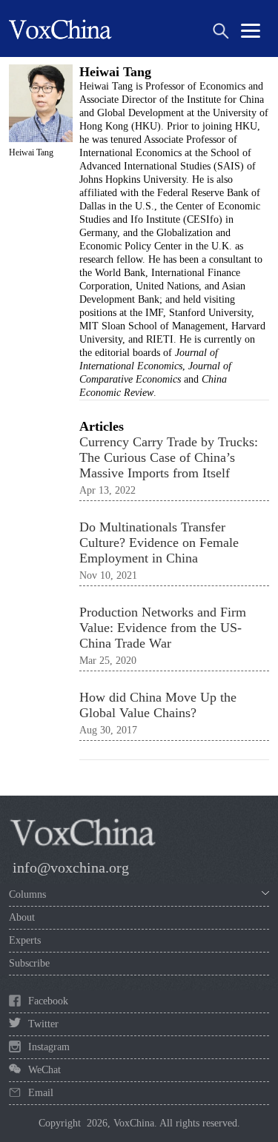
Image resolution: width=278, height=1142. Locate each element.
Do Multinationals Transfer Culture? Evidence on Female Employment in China (159, 542)
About (22, 917)
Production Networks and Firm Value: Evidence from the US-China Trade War (162, 628)
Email (40, 1092)
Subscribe (29, 963)
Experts (25, 940)
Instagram (49, 1046)
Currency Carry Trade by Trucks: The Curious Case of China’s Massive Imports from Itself (168, 457)
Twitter (43, 1024)
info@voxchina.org (71, 867)
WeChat (44, 1069)
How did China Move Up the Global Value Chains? (157, 705)
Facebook (48, 1001)
